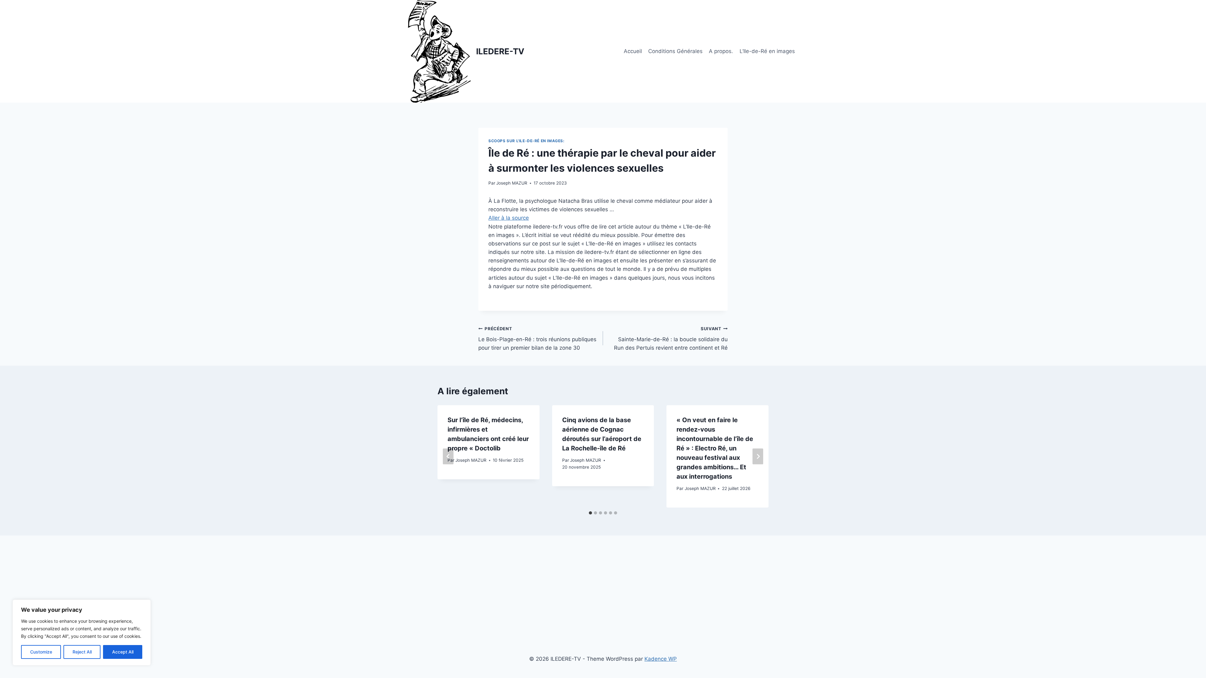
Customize (41, 651)
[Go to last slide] (448, 456)
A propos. (721, 51)
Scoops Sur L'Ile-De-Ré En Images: (526, 140)
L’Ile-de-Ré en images (767, 51)
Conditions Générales (675, 51)
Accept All (122, 651)
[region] (82, 632)
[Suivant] (757, 456)
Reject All (82, 651)
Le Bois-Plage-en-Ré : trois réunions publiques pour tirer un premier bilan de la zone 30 (537, 338)
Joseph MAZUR (511, 183)
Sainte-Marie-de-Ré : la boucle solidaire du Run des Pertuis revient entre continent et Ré (671, 338)
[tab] (590, 512)
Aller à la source (508, 218)
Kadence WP (660, 659)
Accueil (633, 51)
